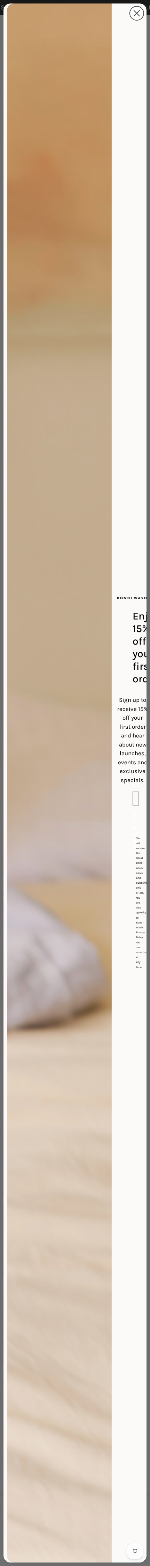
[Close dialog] (137, 13)
